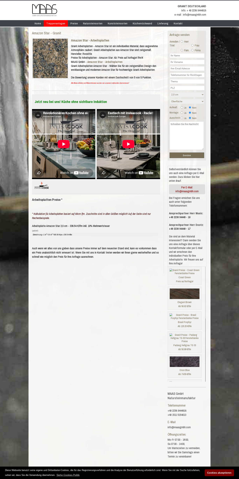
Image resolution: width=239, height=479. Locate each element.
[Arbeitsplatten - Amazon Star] (50, 77)
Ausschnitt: (175, 117)
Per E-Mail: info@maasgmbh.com (187, 189)
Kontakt (178, 23)
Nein (194, 107)
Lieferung (162, 23)
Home (38, 23)
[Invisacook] (41, 190)
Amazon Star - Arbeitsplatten (90, 40)
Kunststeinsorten (118, 23)
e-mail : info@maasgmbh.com (190, 14)
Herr (186, 41)
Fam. (186, 50)
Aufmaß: (174, 107)
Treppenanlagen (55, 23)
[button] (68, 475)
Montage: (174, 112)
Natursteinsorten (93, 23)
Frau (196, 45)
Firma (197, 50)
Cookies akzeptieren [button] (219, 472)
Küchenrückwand (142, 23)
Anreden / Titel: (175, 43)
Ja (185, 107)
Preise (74, 23)
